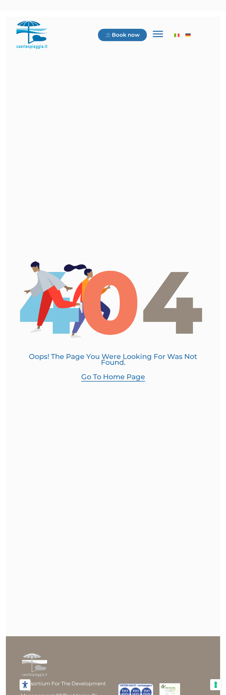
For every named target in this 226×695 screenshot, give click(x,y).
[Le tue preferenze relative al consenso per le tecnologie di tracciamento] (215, 684)
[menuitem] (176, 35)
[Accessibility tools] (25, 684)
